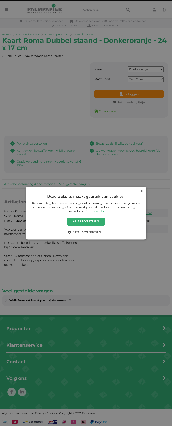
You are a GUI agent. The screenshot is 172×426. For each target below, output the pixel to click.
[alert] (86, 213)
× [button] (141, 191)
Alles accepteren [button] (86, 221)
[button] (86, 232)
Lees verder (97, 211)
